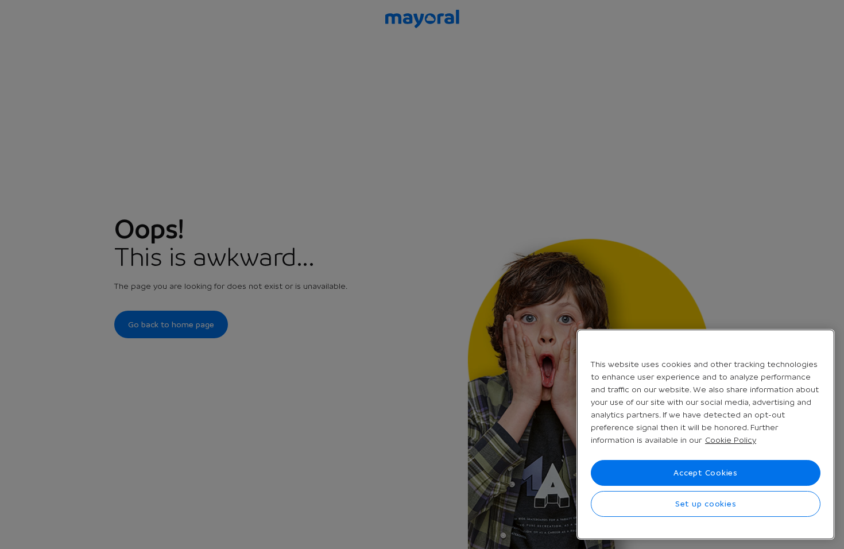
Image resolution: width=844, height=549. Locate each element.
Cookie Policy (730, 440)
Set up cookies (706, 503)
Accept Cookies (705, 472)
